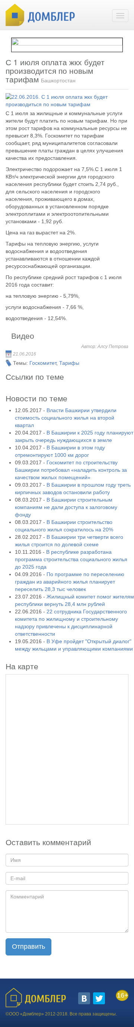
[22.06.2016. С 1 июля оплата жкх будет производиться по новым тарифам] (65, 100)
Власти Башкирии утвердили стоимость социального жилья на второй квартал (66, 417)
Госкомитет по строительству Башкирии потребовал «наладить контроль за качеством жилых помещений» (71, 469)
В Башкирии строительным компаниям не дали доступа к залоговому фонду (66, 507)
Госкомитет (42, 363)
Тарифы (69, 363)
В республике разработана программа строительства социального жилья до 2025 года (71, 559)
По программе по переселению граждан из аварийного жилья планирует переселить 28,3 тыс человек (69, 581)
